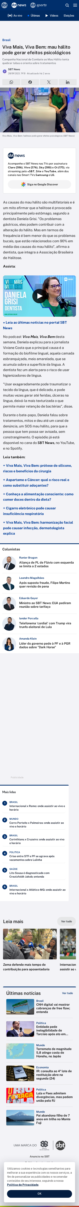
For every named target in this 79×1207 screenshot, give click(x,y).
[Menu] (75, 5)
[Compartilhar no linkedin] (68, 82)
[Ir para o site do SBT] (60, 1145)
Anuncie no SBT (39, 1156)
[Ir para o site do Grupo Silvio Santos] (33, 1145)
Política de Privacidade (23, 1184)
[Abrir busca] (67, 5)
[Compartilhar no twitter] (49, 82)
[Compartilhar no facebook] (30, 82)
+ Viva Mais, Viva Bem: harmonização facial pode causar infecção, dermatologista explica (38, 528)
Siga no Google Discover (42, 184)
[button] (30, 954)
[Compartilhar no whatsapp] (11, 82)
